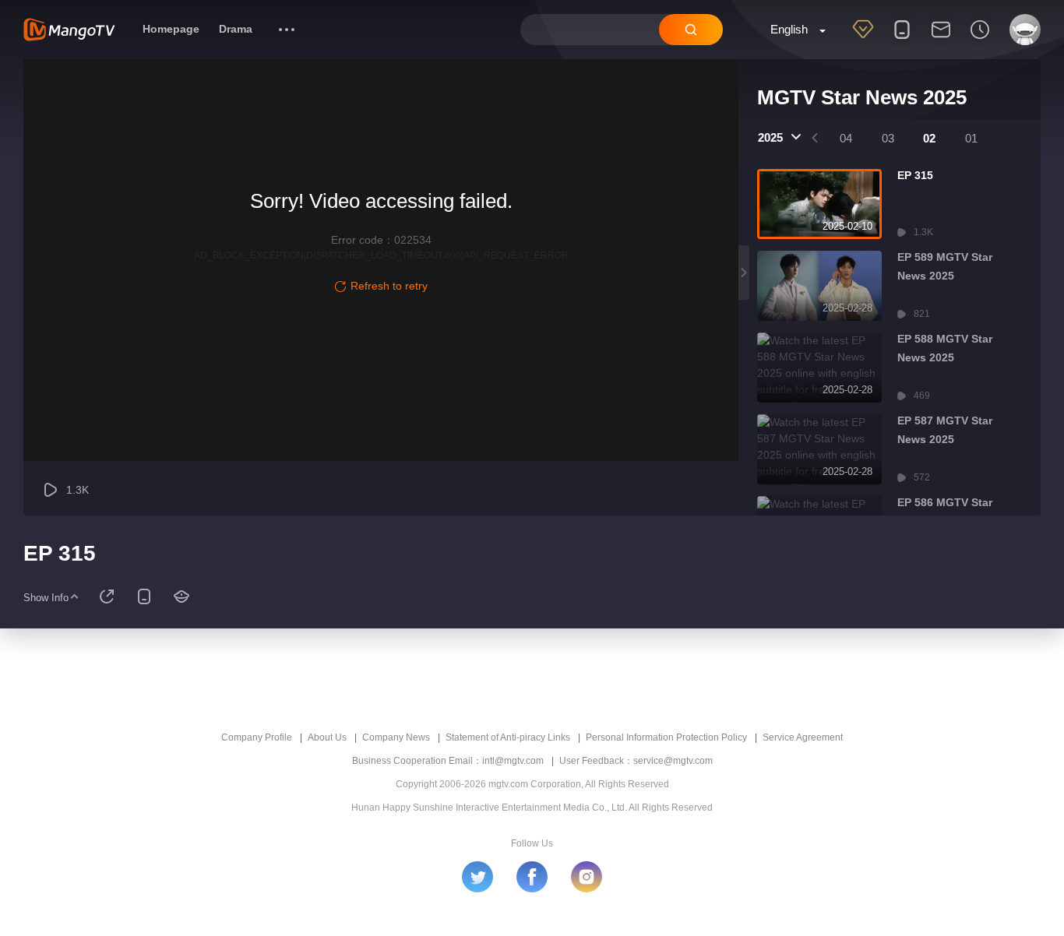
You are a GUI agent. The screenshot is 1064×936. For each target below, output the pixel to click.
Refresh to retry (389, 286)
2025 (770, 137)
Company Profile (256, 737)
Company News (396, 737)
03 (888, 138)
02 (929, 138)
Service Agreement (803, 737)
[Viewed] (979, 39)
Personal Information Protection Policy (666, 737)
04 (846, 138)
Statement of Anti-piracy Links (508, 737)
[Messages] (940, 39)
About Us (327, 737)
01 (971, 138)
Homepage (171, 29)
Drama (235, 29)
